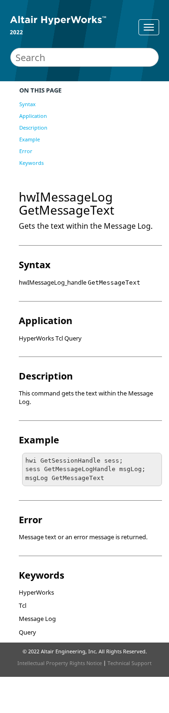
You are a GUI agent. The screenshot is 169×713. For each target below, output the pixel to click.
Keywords (31, 162)
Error (25, 151)
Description (33, 127)
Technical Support (130, 662)
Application (33, 115)
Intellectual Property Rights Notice (59, 662)
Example (29, 139)
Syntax (27, 104)
